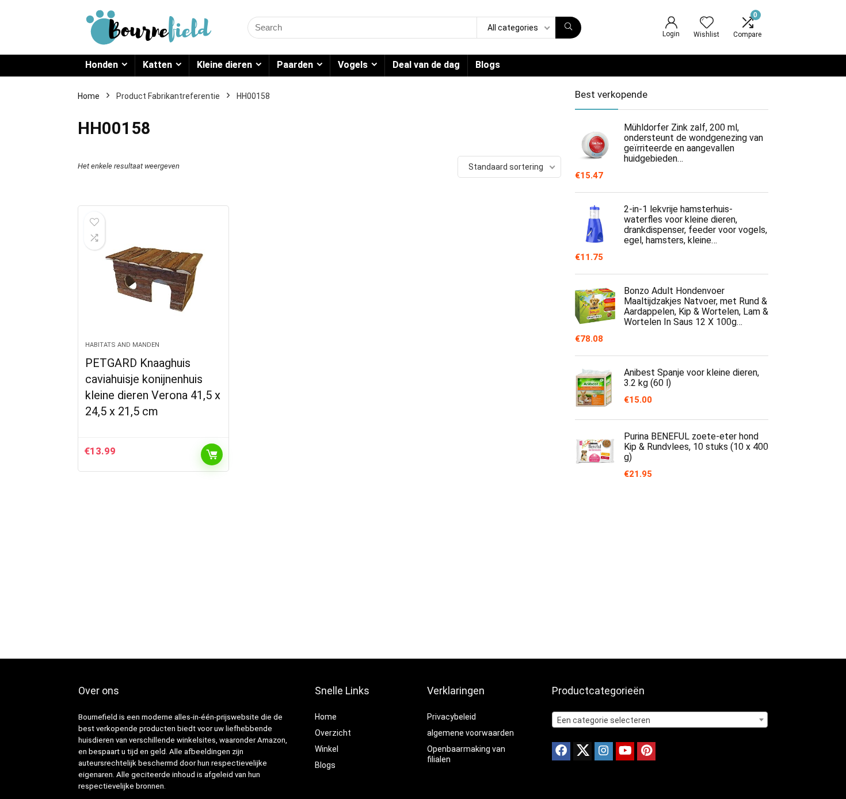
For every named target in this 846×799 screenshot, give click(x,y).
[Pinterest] (646, 751)
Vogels (353, 64)
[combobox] (660, 720)
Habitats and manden (122, 345)
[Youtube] (625, 751)
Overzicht (333, 732)
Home (89, 96)
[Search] (568, 28)
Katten (157, 64)
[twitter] (582, 751)
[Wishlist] (707, 24)
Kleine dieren (224, 64)
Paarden (295, 64)
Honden (101, 64)
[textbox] (659, 720)
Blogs (487, 64)
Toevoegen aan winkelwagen (212, 454)
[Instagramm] (604, 751)
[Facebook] (561, 751)
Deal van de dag (426, 64)
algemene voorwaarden (470, 732)
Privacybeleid (451, 716)
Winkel (326, 749)
